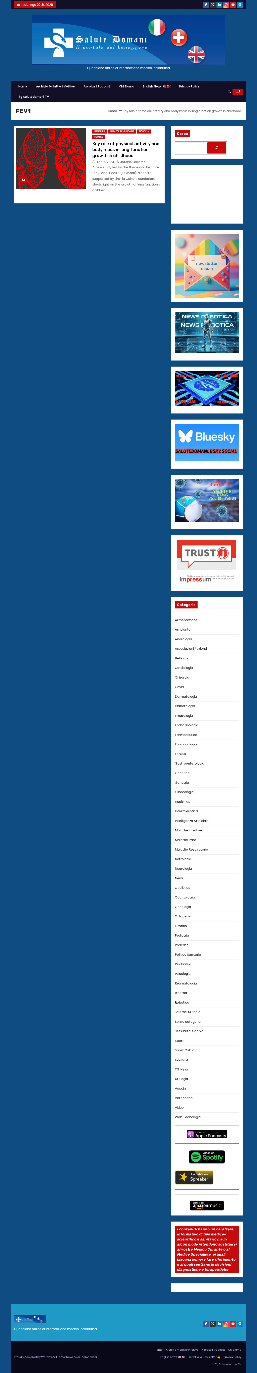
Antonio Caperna (132, 162)
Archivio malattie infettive (55, 86)
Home (22, 86)
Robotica (182, 1002)
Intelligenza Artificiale (192, 821)
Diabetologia (185, 706)
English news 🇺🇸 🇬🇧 (156, 86)
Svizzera (181, 1059)
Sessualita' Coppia (189, 1031)
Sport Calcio (184, 1050)
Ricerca (98, 137)
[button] (229, 91)
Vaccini (180, 1088)
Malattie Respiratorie (122, 131)
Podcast (181, 945)
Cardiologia (184, 667)
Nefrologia (183, 859)
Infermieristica (186, 811)
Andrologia (183, 639)
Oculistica (182, 887)
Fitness (180, 753)
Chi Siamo (126, 86)
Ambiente (183, 629)
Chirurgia (182, 677)
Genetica (182, 773)
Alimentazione (186, 620)
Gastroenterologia (189, 763)
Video (179, 1107)
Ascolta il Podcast (97, 86)
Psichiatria (183, 964)
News (179, 878)
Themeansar (88, 1357)
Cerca (182, 134)
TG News (182, 1069)
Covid (179, 687)
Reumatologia (186, 983)
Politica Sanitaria (188, 954)
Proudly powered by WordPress (35, 1357)
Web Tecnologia (188, 1117)
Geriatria (182, 782)
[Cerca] (216, 147)
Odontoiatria (185, 897)
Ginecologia (184, 792)
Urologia (181, 1079)
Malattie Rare (185, 840)
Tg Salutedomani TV (33, 97)
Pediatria (144, 131)
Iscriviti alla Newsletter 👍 (204, 1357)
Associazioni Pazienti (191, 648)
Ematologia (184, 715)
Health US (99, 131)
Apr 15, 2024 (106, 162)
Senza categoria (188, 1021)
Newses (71, 1357)
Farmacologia (186, 744)
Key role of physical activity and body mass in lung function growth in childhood (125, 149)
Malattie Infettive (188, 830)
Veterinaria (184, 1098)
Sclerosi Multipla (187, 1012)
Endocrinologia (186, 725)
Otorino (181, 926)
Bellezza (181, 658)
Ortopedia (183, 916)
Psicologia (183, 973)
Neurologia (183, 868)
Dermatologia (186, 696)
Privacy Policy (189, 86)
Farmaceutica (186, 735)
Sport (179, 1040)
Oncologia (183, 907)
